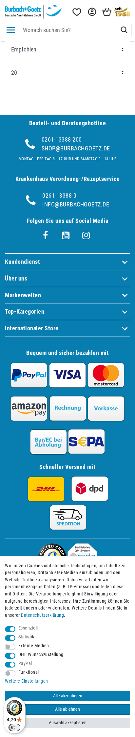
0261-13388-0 (59, 195)
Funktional (28, 672)
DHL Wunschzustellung (41, 654)
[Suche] (124, 30)
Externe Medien (33, 646)
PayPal (25, 663)
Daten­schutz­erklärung (42, 615)
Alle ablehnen (67, 709)
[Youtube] (65, 235)
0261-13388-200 (62, 139)
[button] (91, 12)
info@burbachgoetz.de (75, 204)
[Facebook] (45, 235)
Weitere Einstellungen (26, 681)
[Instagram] (86, 235)
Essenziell (28, 628)
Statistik (26, 637)
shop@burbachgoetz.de (76, 148)
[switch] (14, 727)
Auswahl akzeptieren (68, 723)
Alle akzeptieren (67, 696)
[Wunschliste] (76, 12)
